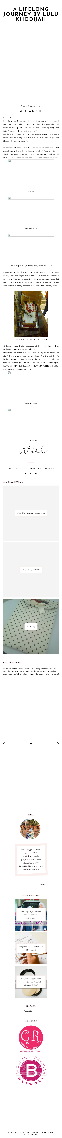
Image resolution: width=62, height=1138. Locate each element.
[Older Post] (58, 743)
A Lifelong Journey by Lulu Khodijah (31, 14)
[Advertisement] (31, 69)
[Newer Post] (4, 743)
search (42, 885)
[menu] (4, 30)
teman (32, 469)
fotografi (22, 469)
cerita (11, 469)
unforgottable (45, 469)
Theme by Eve (30, 1134)
